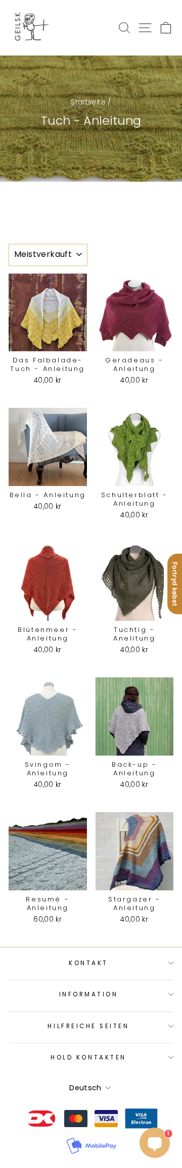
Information (88, 994)
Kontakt (88, 963)
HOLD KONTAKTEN (88, 1057)
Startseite (88, 102)
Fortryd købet (175, 584)
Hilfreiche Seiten (88, 1026)
